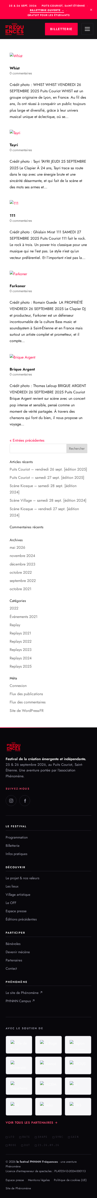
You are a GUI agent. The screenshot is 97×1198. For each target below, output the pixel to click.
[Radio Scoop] (48, 1107)
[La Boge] (48, 1045)
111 (12, 215)
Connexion (18, 685)
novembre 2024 (22, 555)
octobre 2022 (21, 572)
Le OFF (11, 902)
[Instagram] (11, 800)
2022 (14, 608)
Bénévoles (13, 943)
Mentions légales (39, 1180)
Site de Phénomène (18, 1188)
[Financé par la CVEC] (48, 1065)
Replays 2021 (20, 633)
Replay (15, 625)
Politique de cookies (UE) (70, 1180)
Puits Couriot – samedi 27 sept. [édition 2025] (47, 477)
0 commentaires (21, 73)
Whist (15, 68)
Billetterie (13, 845)
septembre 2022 (23, 580)
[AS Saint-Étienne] (19, 1107)
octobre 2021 (20, 589)
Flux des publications (26, 694)
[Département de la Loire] (19, 1086)
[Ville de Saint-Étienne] (19, 1045)
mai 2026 (17, 547)
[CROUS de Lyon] (78, 1065)
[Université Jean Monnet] (19, 1065)
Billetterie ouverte (47, 10)
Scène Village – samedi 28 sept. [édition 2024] (48, 500)
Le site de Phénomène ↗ (24, 992)
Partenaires (14, 960)
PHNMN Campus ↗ (20, 1001)
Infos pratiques (16, 853)
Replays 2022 (21, 641)
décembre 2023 (22, 564)
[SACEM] (48, 1086)
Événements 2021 (23, 616)
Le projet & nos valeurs (22, 878)
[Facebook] (24, 800)
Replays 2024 (21, 658)
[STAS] (78, 1107)
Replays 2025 (21, 666)
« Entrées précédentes (27, 440)
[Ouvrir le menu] (87, 29)
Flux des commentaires (27, 702)
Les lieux (12, 886)
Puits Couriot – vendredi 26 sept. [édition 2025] (48, 469)
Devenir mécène (18, 952)
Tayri (14, 145)
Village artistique (18, 894)
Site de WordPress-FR (27, 710)
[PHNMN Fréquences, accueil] (14, 29)
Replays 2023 (21, 649)
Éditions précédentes (21, 919)
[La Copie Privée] (78, 1086)
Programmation (17, 837)
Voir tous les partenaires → (32, 1122)
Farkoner (18, 286)
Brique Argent (22, 369)
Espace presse (16, 911)
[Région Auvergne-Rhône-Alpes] (78, 1045)
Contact (11, 968)
